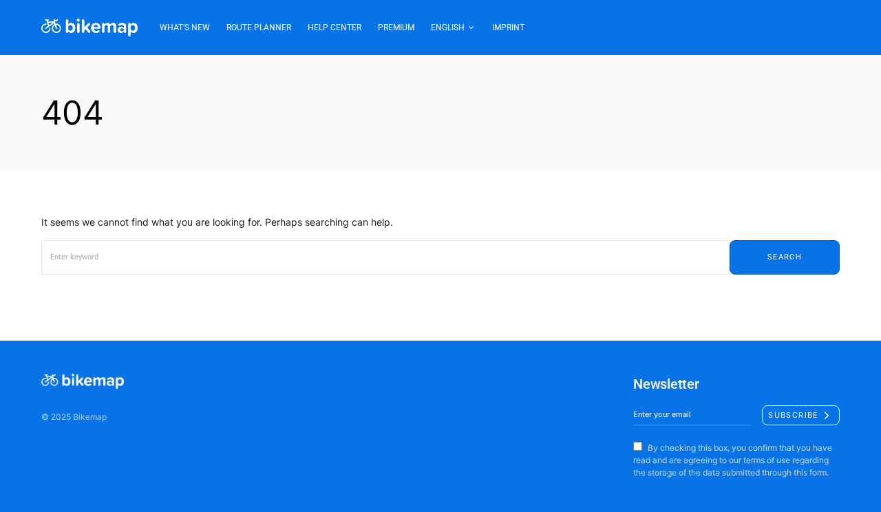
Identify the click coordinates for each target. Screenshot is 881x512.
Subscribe (793, 415)
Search (784, 257)
